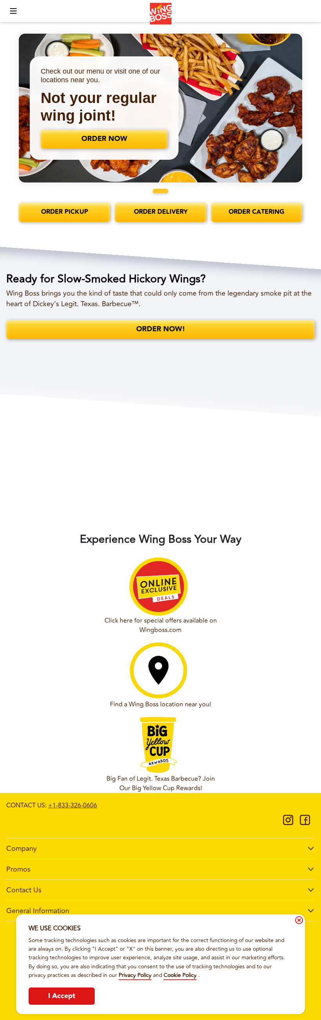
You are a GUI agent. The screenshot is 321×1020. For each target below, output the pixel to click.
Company (21, 848)
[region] (160, 108)
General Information (37, 910)
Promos (18, 869)
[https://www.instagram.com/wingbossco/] (288, 822)
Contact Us (23, 890)
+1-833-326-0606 (72, 805)
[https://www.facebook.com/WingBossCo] (305, 822)
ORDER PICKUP (64, 212)
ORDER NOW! (160, 329)
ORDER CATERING (256, 212)
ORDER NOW (104, 138)
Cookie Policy (180, 975)
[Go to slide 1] (160, 191)
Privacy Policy (135, 975)
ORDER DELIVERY (161, 212)
